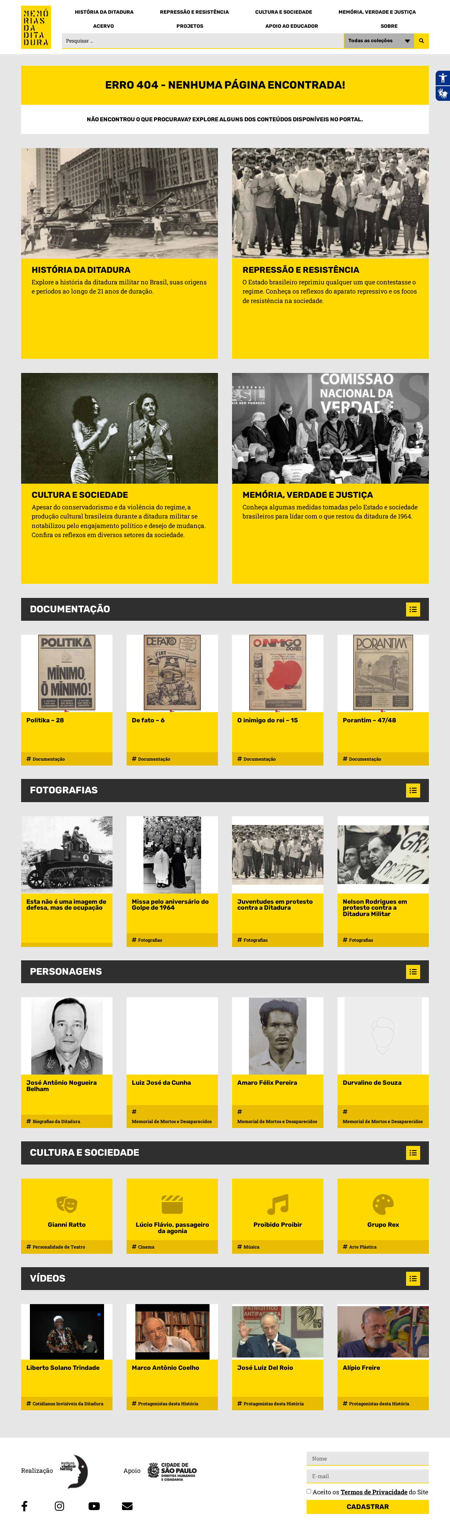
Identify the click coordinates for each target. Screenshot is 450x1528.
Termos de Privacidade (374, 1492)
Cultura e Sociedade (283, 12)
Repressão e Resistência (194, 12)
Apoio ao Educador (291, 26)
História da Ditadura (104, 12)
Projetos (189, 26)
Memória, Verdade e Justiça (377, 12)
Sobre (389, 26)
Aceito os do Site (370, 1492)
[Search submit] (421, 41)
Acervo (103, 26)
